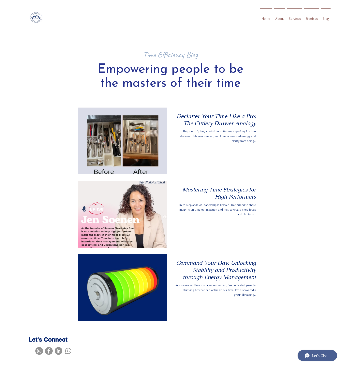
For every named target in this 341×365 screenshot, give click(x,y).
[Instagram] (39, 351)
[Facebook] (49, 351)
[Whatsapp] (68, 351)
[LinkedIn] (58, 351)
